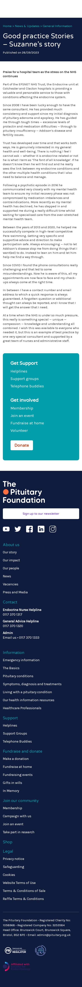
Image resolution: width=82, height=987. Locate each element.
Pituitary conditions (18, 676)
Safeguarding (13, 867)
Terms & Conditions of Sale (24, 891)
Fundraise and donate (22, 751)
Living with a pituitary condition (27, 692)
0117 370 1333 (29, 637)
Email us (9, 637)
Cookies (9, 875)
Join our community (21, 801)
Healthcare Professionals (22, 708)
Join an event (22, 415)
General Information (57, 26)
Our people (11, 568)
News (7, 576)
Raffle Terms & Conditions (23, 899)
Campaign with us (17, 816)
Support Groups (15, 733)
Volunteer (19, 430)
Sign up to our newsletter (41, 514)
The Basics (11, 668)
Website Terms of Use (19, 883)
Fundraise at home (27, 423)
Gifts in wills (12, 783)
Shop (7, 842)
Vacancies (10, 584)
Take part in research (19, 832)
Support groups (24, 378)
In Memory (11, 791)
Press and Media (15, 592)
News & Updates (27, 26)
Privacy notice (13, 859)
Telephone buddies (27, 386)
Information (13, 653)
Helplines (18, 371)
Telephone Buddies (17, 741)
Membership (21, 408)
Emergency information (21, 660)
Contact (10, 602)
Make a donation (16, 759)
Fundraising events (18, 775)
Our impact (11, 560)
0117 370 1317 (12, 614)
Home (7, 26)
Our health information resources (28, 700)
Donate (21, 445)
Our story (10, 552)
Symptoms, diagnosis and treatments (32, 684)
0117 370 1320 (13, 626)
